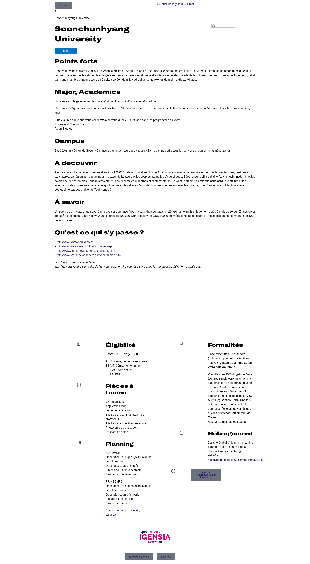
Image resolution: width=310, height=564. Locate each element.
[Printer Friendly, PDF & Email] (176, 3)
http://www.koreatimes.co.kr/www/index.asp (84, 246)
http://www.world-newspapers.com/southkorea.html (89, 255)
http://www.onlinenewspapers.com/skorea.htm (86, 250)
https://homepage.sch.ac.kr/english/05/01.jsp (236, 459)
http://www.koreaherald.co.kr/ (75, 242)
